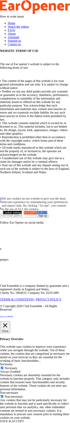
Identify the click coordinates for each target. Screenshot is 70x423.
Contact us (14, 44)
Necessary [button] (6, 364)
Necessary (11, 368)
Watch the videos (18, 26)
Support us (14, 40)
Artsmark (13, 37)
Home (11, 23)
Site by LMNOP (6, 316)
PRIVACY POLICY (49, 299)
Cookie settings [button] (12, 212)
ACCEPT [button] (30, 212)
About (12, 33)
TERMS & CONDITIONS (17, 299)
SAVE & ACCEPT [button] (12, 421)
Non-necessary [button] (9, 392)
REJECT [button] (41, 212)
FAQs (11, 30)
